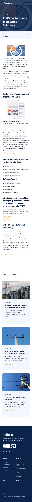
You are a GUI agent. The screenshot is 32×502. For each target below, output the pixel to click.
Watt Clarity (6, 218)
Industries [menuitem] (18, 459)
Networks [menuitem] (5, 467)
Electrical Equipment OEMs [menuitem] (21, 471)
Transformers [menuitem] (6, 464)
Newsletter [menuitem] (5, 484)
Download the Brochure (9, 153)
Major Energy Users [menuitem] (21, 468)
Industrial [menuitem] (5, 470)
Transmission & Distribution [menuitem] (20, 465)
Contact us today (7, 254)
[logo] (9, 434)
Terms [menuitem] (4, 496)
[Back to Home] (9, 3)
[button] (30, 500)
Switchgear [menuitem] (5, 462)
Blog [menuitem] (4, 480)
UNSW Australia (7, 220)
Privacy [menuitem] (9, 496)
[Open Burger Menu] (28, 3)
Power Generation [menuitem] (20, 462)
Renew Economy (7, 216)
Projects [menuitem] (18, 480)
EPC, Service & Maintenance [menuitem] (19, 475)
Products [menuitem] (5, 459)
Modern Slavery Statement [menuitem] (19, 496)
